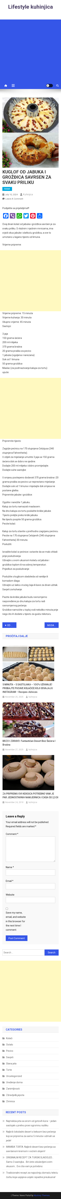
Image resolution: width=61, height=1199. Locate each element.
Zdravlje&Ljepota (15, 1095)
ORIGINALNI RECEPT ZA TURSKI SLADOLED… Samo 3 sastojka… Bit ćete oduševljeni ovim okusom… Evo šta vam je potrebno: (29, 1162)
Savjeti (9, 1057)
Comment (12, 834)
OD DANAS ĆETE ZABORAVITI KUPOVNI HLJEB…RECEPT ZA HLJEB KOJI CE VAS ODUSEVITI (11, 625)
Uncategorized (14, 1076)
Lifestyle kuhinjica (30, 7)
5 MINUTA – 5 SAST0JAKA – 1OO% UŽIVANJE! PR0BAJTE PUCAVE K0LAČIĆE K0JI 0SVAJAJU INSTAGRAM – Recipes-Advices (28, 688)
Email (9, 881)
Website (10, 894)
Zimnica (10, 1101)
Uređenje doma (14, 1082)
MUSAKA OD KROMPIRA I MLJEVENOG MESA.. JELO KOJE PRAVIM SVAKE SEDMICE (53, 625)
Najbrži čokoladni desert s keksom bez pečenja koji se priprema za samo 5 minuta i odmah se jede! (31, 1136)
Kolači (7, 189)
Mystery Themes (42, 1195)
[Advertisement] (30, 50)
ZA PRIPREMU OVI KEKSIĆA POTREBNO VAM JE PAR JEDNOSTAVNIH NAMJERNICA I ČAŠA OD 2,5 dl (30, 795)
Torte (9, 1069)
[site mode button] (49, 85)
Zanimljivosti (13, 1088)
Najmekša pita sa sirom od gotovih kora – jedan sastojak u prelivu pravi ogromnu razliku (31, 1123)
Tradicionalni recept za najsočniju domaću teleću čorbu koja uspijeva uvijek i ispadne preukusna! (32, 1174)
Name (10, 867)
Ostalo (9, 1044)
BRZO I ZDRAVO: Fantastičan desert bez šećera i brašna (29, 743)
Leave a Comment (14, 198)
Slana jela (11, 1063)
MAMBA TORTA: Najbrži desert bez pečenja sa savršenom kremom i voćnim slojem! (31, 1149)
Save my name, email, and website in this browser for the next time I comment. (16, 921)
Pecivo (9, 1050)
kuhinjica (28, 194)
